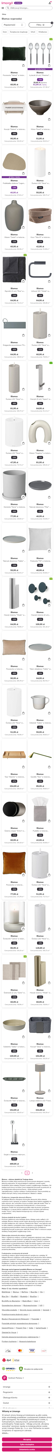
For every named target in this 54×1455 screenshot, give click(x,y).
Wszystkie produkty (9, 1310)
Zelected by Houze (9, 1332)
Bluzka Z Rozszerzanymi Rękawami (15, 1319)
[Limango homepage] (7, 3)
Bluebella (24, 1296)
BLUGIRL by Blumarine (11, 1301)
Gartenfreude (41, 1328)
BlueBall (14, 1296)
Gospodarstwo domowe (11, 1305)
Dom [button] (5, 32)
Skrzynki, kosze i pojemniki (30, 1310)
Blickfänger (6, 1292)
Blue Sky (5, 1296)
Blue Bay (34, 1292)
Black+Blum (27, 1301)
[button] (14, 24)
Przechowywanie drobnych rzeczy (15, 1314)
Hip (41, 1292)
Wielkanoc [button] (42, 32)
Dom (36, 1301)
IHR (40, 1305)
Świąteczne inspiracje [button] (19, 32)
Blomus (16, 1292)
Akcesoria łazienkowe (27, 1341)
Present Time (21, 1328)
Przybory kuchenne (9, 1341)
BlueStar (33, 1296)
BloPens (24, 1292)
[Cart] (23, 65)
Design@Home (8, 1328)
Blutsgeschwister (30, 1305)
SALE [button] (33, 32)
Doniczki (46, 1310)
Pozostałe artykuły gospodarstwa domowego (19, 1323)
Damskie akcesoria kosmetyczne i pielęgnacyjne (20, 1337)
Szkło (31, 1328)
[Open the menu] (3, 8)
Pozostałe (35, 1319)
